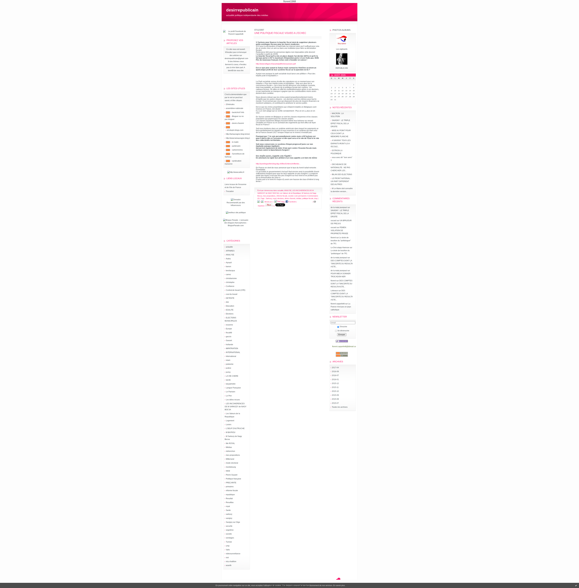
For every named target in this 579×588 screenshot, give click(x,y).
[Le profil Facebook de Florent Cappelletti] (235, 34)
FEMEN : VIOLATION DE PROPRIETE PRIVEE (339, 230)
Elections (229, 314)
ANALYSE (230, 255)
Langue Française (233, 388)
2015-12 (335, 383)
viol (227, 558)
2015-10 (335, 391)
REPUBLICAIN (342, 68)
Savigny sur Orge (233, 522)
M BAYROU (230, 432)
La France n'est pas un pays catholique (341, 307)
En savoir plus (339, 585)
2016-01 (335, 379)
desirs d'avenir (238, 123)
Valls (228, 550)
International (231, 356)
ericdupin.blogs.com (235, 130)
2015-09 (335, 395)
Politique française (233, 479)
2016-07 (335, 375)
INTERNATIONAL (233, 352)
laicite (228, 380)
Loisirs (228, 424)
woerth (228, 565)
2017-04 (335, 368)
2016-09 (335, 371)
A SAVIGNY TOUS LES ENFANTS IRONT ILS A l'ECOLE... (341, 143)
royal (228, 506)
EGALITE (229, 310)
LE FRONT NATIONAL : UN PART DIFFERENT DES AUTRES (341, 181)
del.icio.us (268, 202)
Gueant (229, 340)
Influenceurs (236, 205)
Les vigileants (341, 49)
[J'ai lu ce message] (576, 585)
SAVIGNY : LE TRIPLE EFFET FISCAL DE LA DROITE (340, 123)
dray (316, 198)
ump (227, 546)
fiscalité (229, 333)
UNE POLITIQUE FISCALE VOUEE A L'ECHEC (280, 33)
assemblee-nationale (234, 108)
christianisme (231, 278)
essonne (229, 325)
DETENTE (230, 298)
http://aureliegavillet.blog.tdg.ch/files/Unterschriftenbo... (278, 164)
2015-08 (335, 399)
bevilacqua (230, 271)
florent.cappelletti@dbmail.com (345, 346)
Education (230, 306)
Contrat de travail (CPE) (235, 290)
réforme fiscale (232, 490)
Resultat (229, 498)
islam (228, 360)
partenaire (236, 146)
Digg (282, 202)
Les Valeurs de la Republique (290, 193)
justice (228, 368)
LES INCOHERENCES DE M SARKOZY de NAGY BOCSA (235, 407)
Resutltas (230, 502)
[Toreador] (236, 200)
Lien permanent (300, 196)
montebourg (231, 467)
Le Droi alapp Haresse (340, 247)
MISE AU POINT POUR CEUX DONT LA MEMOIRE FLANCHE (341, 133)
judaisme (229, 364)
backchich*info (238, 112)
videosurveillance (233, 554)
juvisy (228, 372)
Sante (228, 510)
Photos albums (341, 30)
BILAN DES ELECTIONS (342, 174)
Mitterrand (230, 459)
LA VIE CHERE (232, 376)
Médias (229, 447)
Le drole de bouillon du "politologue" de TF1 (341, 241)
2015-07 (335, 403)
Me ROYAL (230, 443)
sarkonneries (237, 150)
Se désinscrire (343, 331)
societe (229, 534)
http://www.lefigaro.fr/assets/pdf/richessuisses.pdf (276, 64)
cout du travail (231, 294)
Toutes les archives (340, 407)
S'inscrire (343, 327)
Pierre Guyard (231, 475)
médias (298, 198)
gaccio (228, 337)
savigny (229, 518)
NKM (228, 471)
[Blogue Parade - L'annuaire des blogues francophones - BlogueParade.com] (235, 225)
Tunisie (229, 542)
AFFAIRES (230, 251)
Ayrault (229, 263)
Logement (230, 421)
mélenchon (230, 451)
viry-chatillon (231, 561)
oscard (333, 221)
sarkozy (229, 514)
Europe (229, 329)
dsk (227, 302)
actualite (229, 247)
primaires (230, 487)
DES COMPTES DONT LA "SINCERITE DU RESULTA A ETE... (342, 264)
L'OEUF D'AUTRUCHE (235, 428)
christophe (230, 282)
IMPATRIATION (232, 348)
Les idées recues (233, 400)
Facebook (292, 202)
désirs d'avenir (290, 198)
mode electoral (232, 463)
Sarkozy (269, 198)
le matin (235, 142)
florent (333, 238)
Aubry (228, 259)
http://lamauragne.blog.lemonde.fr (239, 134)
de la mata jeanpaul (339, 207)
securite (229, 526)
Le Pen (229, 396)
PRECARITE (231, 483)
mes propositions (233, 455)
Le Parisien (230, 392)
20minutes (230, 104)
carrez (228, 274)
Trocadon (230, 191)
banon (228, 266)
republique (230, 495)
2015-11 (335, 387)
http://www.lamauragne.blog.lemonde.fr (242, 138)
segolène (230, 530)
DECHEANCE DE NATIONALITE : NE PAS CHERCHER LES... (340, 167)
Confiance (230, 286)
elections (280, 198)
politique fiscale (307, 198)
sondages (230, 538)
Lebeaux (334, 291)
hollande (229, 344)
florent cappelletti (338, 304)
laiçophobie (231, 384)
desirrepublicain (242, 10)
